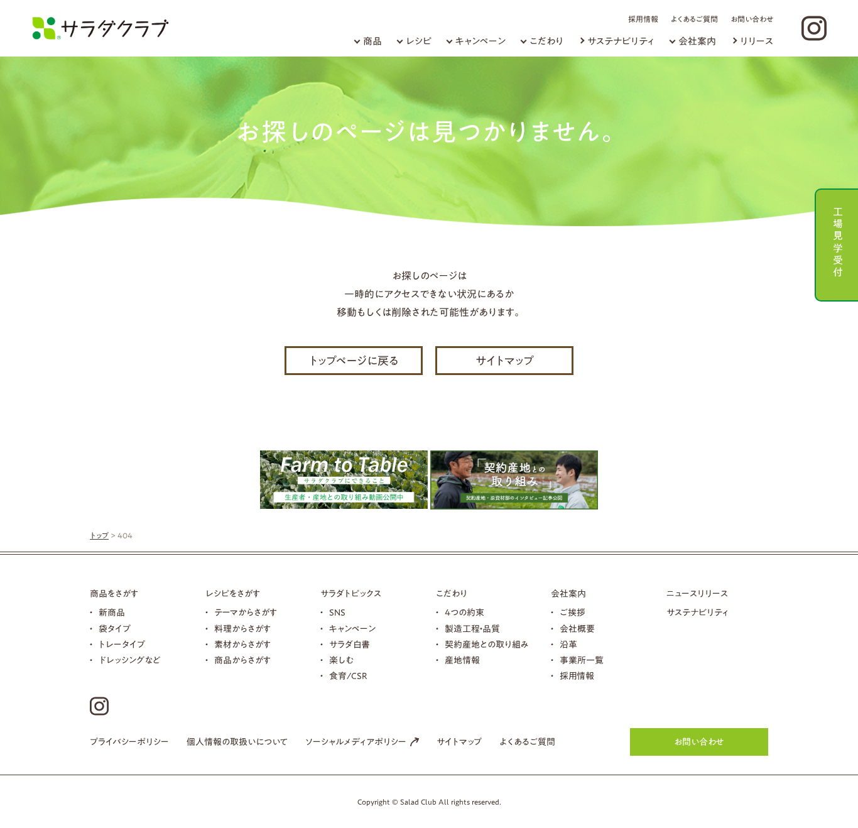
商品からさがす (242, 660)
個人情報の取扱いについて (237, 742)
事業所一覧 (582, 660)
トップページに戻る (354, 360)
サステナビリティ (620, 41)
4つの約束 (464, 612)
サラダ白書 (349, 644)
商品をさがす (114, 593)
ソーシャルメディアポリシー (355, 742)
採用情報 (643, 19)
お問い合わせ (751, 19)
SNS (337, 612)
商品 (372, 41)
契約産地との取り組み (487, 644)
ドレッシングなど (130, 660)
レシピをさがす (232, 593)
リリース (756, 41)
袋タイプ (115, 628)
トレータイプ (122, 644)
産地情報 (462, 660)
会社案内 (697, 41)
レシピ (419, 41)
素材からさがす (242, 644)
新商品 (112, 612)
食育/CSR (348, 676)
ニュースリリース (697, 593)
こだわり (546, 41)
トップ (99, 535)
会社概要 (577, 628)
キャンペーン (480, 41)
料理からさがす (242, 628)
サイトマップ (504, 360)
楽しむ (341, 660)
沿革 (568, 644)
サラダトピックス (350, 593)
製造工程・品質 (472, 628)
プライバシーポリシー (129, 742)
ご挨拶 (572, 612)
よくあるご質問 (694, 19)
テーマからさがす (245, 612)
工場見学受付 (838, 240)
